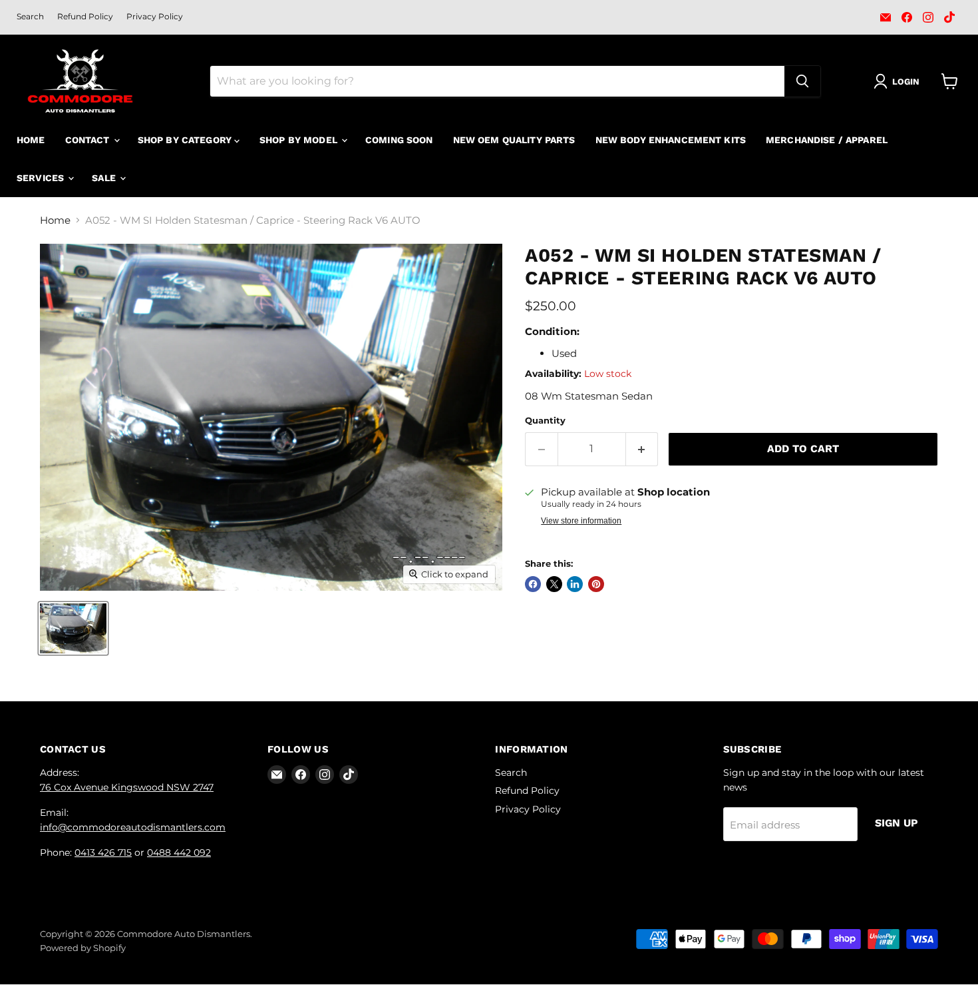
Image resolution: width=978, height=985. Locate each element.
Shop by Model (299, 140)
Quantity (545, 421)
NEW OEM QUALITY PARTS (514, 140)
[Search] (802, 81)
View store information (581, 520)
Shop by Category (186, 140)
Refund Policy (85, 16)
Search (30, 16)
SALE (105, 177)
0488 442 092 (179, 852)
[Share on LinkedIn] (575, 584)
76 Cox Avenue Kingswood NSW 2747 (127, 787)
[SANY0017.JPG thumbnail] (73, 628)
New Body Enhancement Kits (670, 140)
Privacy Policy (154, 16)
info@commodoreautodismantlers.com (133, 827)
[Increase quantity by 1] (642, 449)
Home (31, 140)
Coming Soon (399, 140)
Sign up (896, 823)
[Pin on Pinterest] (596, 584)
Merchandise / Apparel (827, 140)
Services (42, 177)
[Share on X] (554, 584)
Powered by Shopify (83, 947)
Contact (88, 140)
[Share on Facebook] (533, 584)
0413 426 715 (103, 852)
